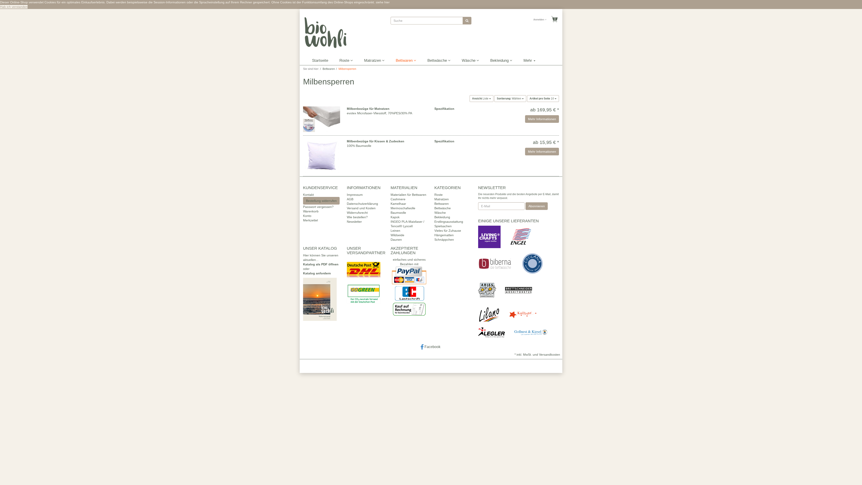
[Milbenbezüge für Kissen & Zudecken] (321, 156)
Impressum (355, 194)
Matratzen (373, 60)
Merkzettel (310, 220)
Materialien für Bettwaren (408, 194)
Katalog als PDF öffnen (321, 264)
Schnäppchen (444, 239)
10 (542, 98)
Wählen (509, 98)
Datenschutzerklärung (362, 203)
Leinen (395, 230)
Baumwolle (398, 212)
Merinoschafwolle (403, 208)
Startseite (320, 60)
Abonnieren (536, 206)
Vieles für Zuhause (447, 230)
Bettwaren (405, 60)
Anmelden (539, 19)
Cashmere (398, 199)
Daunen (396, 239)
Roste (344, 60)
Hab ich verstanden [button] (14, 7)
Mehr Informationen (542, 119)
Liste (480, 98)
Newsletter (354, 221)
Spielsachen (443, 226)
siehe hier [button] (383, 2)
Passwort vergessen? (318, 207)
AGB (350, 199)
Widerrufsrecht (357, 212)
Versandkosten (549, 354)
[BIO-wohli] (325, 32)
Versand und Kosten (361, 208)
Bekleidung (500, 60)
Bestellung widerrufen (321, 201)
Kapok (395, 217)
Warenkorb (311, 211)
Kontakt (308, 194)
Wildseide (397, 235)
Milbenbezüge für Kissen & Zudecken (375, 141)
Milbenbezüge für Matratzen (368, 108)
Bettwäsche (437, 60)
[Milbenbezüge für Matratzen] (321, 119)
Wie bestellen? (357, 217)
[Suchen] (467, 20)
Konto (307, 216)
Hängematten (444, 235)
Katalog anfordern (317, 273)
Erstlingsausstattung (448, 221)
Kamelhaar (398, 203)
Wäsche (469, 60)
